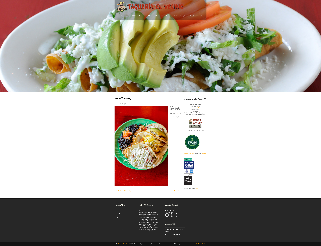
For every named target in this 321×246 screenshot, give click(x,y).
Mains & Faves (148, 16)
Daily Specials (123, 16)
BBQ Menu (157, 16)
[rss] (176, 215)
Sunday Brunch (166, 16)
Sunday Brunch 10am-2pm (122, 215)
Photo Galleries (119, 231)
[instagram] (171, 215)
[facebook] (167, 215)
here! (197, 188)
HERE (178, 113)
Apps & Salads (132, 16)
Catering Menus (184, 16)
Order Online (119, 211)
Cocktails (174, 16)
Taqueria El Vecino (123, 243)
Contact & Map (119, 229)
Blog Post (178, 116)
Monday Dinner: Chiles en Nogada (123, 190)
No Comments (128, 104)
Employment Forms (120, 227)
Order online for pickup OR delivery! (195, 107)
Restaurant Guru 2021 (189, 153)
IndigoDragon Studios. (200, 243)
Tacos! (140, 16)
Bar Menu (118, 225)
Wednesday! (177, 190)
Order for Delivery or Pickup (196, 16)
